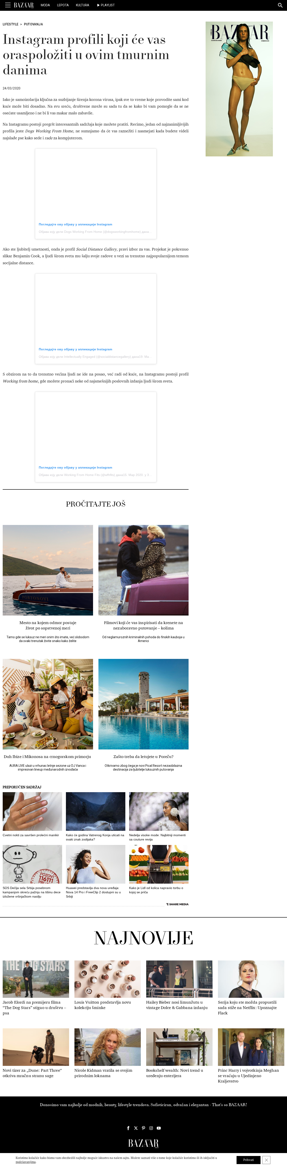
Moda (45, 5)
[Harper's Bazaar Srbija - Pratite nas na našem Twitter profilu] (136, 1128)
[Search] (280, 5)
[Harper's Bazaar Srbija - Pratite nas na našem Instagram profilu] (151, 1128)
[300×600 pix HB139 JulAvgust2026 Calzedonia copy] (239, 89)
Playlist (108, 5)
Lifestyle (10, 24)
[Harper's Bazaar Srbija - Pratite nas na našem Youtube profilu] (159, 1128)
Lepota (63, 5)
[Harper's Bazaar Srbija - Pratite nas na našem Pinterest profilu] (143, 1128)
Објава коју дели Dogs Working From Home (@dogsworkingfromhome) (90, 231)
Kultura (82, 5)
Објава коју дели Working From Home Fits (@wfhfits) (77, 475)
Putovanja (33, 24)
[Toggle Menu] (8, 5)
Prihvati (248, 1160)
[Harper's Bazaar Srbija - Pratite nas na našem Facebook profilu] (128, 1128)
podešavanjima (26, 1162)
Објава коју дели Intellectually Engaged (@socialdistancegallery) (85, 356)
